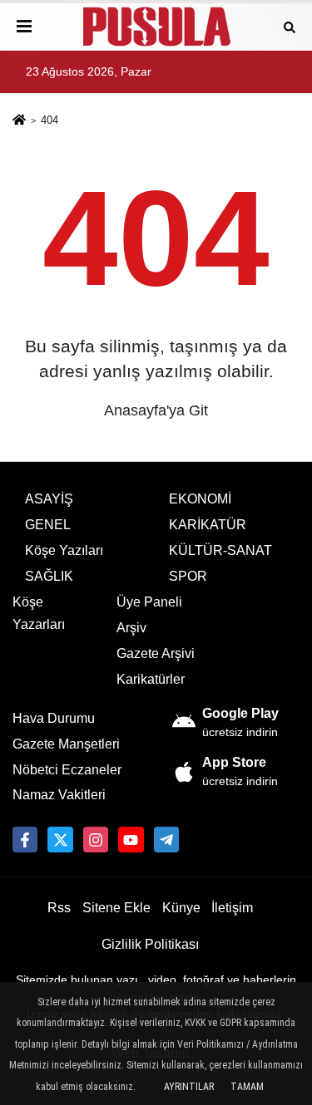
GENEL (48, 525)
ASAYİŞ (49, 499)
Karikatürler (150, 679)
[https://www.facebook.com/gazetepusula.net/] (24, 839)
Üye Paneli (149, 602)
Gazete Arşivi (155, 653)
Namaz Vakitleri (59, 795)
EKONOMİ (200, 499)
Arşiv (131, 628)
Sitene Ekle (116, 908)
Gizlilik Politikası (150, 944)
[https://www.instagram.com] (95, 839)
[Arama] (289, 26)
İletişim (232, 908)
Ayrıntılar (189, 1087)
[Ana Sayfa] (19, 121)
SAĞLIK (49, 576)
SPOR (188, 576)
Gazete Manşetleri (66, 744)
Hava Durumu (53, 718)
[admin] (166, 839)
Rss (59, 908)
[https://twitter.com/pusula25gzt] (59, 839)
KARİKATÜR (207, 525)
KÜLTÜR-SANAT (220, 550)
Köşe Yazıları (64, 550)
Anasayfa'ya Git (156, 410)
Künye (181, 908)
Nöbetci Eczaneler (66, 770)
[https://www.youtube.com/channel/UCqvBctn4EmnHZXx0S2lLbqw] (130, 839)
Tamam (247, 1087)
